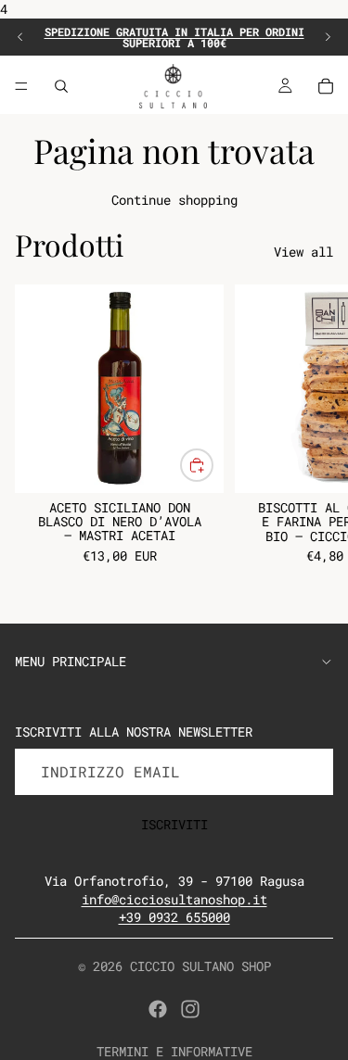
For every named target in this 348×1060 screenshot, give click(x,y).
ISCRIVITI (174, 824)
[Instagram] (190, 1009)
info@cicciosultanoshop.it (174, 899)
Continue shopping (174, 199)
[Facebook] (158, 1009)
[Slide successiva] (327, 37)
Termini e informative (174, 1051)
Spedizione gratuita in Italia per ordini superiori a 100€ (174, 37)
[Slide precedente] (20, 37)
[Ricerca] (61, 86)
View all (303, 251)
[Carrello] (325, 86)
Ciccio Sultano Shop (200, 966)
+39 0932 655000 (174, 917)
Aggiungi (212, 465)
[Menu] (21, 86)
